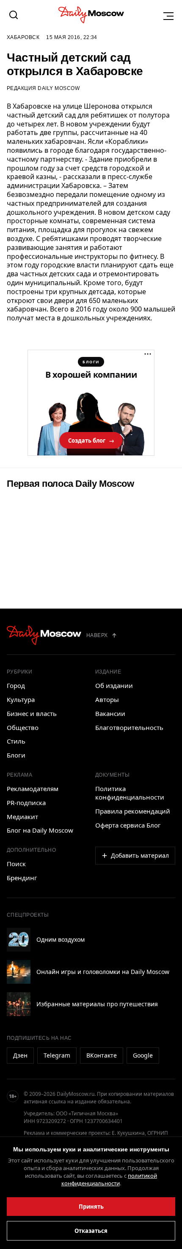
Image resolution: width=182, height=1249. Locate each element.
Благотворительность (129, 727)
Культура (21, 699)
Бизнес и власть (32, 713)
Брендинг (22, 877)
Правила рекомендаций (132, 811)
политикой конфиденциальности (109, 1179)
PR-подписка (26, 802)
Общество (23, 727)
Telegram (57, 1055)
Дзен (20, 1055)
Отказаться (91, 1231)
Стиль (16, 741)
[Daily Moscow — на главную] (44, 635)
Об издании (114, 685)
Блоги (16, 755)
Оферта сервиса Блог (128, 825)
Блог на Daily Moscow (40, 830)
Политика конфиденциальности (129, 792)
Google (143, 1055)
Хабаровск (23, 37)
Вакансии (110, 713)
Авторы (107, 699)
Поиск (16, 863)
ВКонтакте (101, 1055)
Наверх (97, 635)
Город (16, 685)
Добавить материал (140, 855)
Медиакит (22, 816)
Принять (91, 1206)
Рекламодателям (32, 788)
